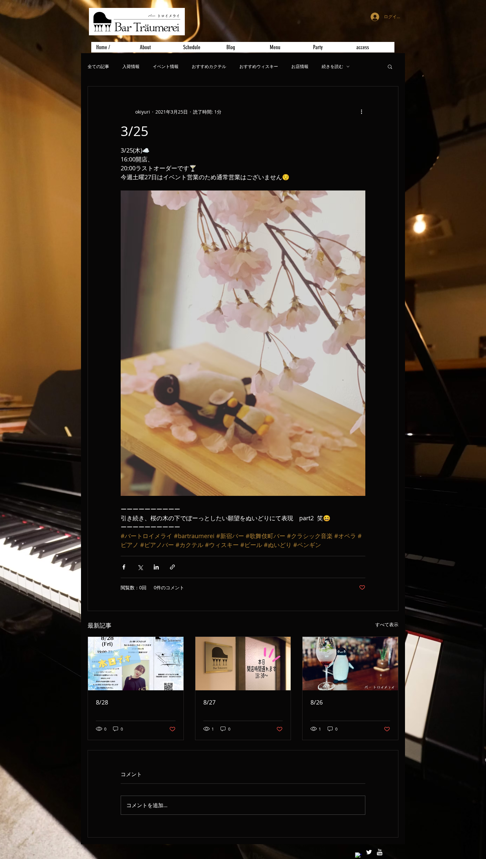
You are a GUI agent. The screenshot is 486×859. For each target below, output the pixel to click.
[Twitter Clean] (369, 852)
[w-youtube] (379, 852)
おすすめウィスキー (258, 66)
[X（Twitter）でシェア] (140, 567)
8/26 (316, 702)
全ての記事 (98, 66)
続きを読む (332, 66)
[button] (390, 66)
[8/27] (243, 663)
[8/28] (135, 663)
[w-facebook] (358, 855)
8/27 (209, 702)
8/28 (102, 702)
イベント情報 (166, 66)
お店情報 (299, 66)
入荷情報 (131, 66)
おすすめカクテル (209, 66)
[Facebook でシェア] (124, 567)
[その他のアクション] (361, 112)
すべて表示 (386, 624)
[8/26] (350, 663)
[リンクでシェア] (172, 567)
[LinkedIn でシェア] (156, 567)
